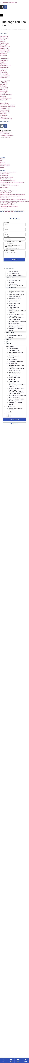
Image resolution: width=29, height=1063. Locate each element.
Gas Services (9, 268)
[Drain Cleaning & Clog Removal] (14, 245)
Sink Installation (13, 301)
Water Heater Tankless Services (15, 336)
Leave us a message (9, 250)
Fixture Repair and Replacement (14, 304)
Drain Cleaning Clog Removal (14, 281)
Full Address (7, 236)
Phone (5, 232)
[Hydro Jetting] (14, 246)
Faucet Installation (14, 300)
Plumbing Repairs (11, 287)
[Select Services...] (14, 243)
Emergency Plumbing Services (15, 329)
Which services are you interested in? (13, 241)
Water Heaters (10, 332)
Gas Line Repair (13, 271)
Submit (14, 260)
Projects (8, 343)
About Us (8, 339)
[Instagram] (2, 7)
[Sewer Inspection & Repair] (14, 248)
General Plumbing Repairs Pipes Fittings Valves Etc (16, 326)
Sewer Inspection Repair (16, 286)
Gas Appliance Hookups (16, 275)
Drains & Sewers (10, 277)
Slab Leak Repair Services (16, 294)
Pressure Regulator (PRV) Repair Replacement (16, 315)
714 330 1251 (7, 137)
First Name (6, 222)
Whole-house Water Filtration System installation (17, 322)
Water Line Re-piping (15, 298)
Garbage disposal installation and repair (17, 311)
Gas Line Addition (14, 273)
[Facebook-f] (5, 7)
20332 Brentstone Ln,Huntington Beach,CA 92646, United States (6, 133)
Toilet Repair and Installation (14, 308)
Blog (7, 341)
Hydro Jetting (13, 284)
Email (5, 227)
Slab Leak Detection (15, 296)
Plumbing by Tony (8, 211)
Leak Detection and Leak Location (16, 292)
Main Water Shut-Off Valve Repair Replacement (16, 318)
